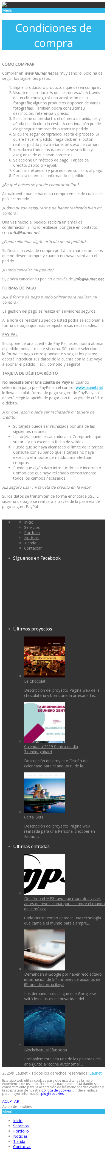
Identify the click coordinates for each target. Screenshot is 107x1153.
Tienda (30, 542)
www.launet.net (89, 387)
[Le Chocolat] (44, 676)
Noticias (31, 537)
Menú (7, 10)
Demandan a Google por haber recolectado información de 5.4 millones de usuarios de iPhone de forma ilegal (63, 979)
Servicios (32, 527)
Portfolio (32, 532)
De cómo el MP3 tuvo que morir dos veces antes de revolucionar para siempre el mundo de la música (64, 903)
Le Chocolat (35, 681)
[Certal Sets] (44, 811)
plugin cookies (52, 1093)
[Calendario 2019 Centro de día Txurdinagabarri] (44, 741)
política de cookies (56, 1090)
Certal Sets (33, 817)
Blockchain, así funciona (45, 1049)
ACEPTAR (10, 1101)
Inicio (28, 522)
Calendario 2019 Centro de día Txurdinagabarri (51, 749)
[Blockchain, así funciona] (44, 1044)
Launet (95, 1073)
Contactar (33, 548)
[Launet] (4, 5)
